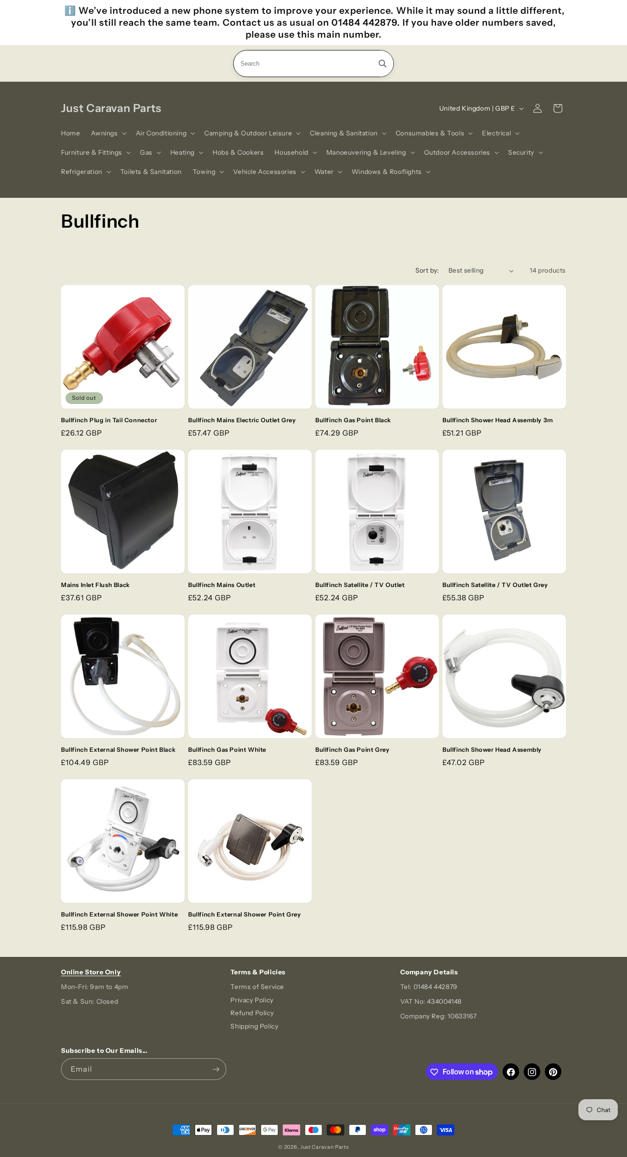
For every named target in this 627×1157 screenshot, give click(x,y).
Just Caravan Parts (324, 1147)
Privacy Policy (251, 1000)
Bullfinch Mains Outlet (221, 584)
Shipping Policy (254, 1027)
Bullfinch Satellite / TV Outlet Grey (495, 584)
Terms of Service (257, 987)
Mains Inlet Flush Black (95, 584)
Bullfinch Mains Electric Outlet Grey (242, 420)
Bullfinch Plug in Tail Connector (109, 420)
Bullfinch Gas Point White (227, 749)
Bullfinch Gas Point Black (353, 420)
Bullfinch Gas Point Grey (352, 749)
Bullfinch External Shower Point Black (118, 749)
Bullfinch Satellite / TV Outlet (360, 584)
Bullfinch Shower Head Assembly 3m (497, 420)
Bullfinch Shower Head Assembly (492, 749)
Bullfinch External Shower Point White (119, 914)
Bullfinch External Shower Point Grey (244, 914)
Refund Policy (252, 1013)
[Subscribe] (216, 1069)
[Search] (382, 63)
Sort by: (427, 270)
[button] (107, 133)
